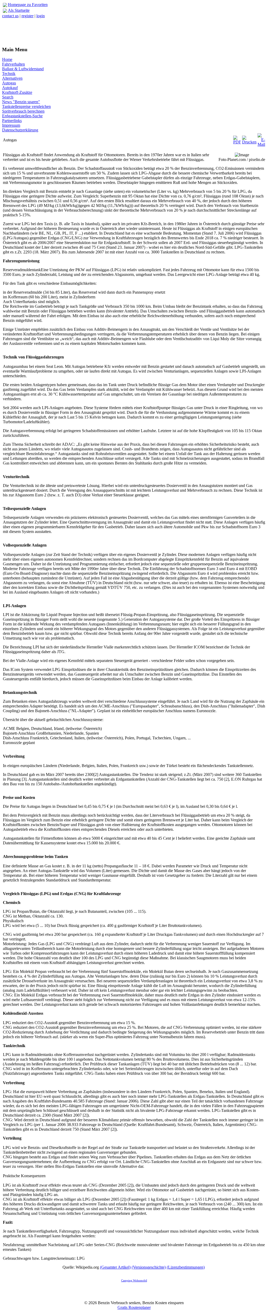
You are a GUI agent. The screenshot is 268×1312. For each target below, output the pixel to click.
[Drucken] (249, 138)
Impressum (11, 125)
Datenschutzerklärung (20, 130)
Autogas (9, 83)
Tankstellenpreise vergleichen (26, 106)
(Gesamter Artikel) (115, 1267)
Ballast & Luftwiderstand (23, 69)
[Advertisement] (134, 30)
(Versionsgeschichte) (149, 1267)
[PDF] (237, 138)
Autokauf (10, 87)
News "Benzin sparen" (21, 102)
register (27, 16)
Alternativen (12, 78)
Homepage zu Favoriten (28, 4)
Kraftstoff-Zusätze (17, 92)
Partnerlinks (12, 120)
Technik (8, 73)
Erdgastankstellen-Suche (22, 116)
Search (7, 97)
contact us (10, 16)
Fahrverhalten (13, 64)
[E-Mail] (261, 138)
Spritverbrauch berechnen (23, 111)
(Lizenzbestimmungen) (186, 1267)
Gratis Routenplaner (134, 1307)
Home (7, 59)
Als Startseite (19, 10)
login (40, 16)
